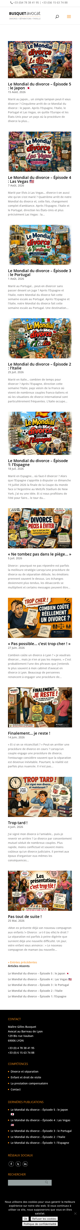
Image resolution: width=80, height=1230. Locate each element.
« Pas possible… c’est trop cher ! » (39, 643)
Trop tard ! (18, 822)
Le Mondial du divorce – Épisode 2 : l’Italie (39, 366)
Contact (16, 1089)
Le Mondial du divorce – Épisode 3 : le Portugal (39, 272)
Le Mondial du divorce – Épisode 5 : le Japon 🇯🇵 (39, 86)
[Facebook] (11, 1163)
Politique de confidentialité (40, 1224)
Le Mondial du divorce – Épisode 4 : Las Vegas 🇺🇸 (39, 179)
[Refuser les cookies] (75, 1213)
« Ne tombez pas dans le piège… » (39, 554)
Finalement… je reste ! (29, 733)
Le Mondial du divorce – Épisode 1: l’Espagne (38, 462)
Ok (25, 1218)
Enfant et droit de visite (26, 1077)
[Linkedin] (25, 1163)
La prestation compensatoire (29, 1083)
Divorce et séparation (24, 1071)
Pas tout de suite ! (25, 916)
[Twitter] (18, 1163)
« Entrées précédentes (22, 962)
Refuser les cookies (44, 1218)
